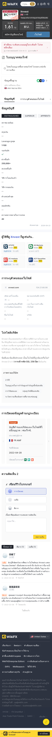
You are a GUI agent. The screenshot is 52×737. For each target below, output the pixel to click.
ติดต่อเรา (17, 645)
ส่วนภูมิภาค (27, 672)
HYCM (5, 712)
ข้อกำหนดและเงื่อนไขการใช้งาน (15, 651)
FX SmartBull (17, 712)
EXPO (7, 666)
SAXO (29, 716)
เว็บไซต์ (38, 34)
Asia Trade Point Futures (13, 716)
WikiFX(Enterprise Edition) (13, 661)
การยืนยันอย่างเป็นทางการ (38, 661)
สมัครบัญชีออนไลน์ (14, 34)
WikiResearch (18, 666)
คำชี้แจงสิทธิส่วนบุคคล (11, 656)
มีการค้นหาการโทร (31, 656)
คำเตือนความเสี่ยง (31, 645)
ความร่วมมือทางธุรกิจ (11, 672)
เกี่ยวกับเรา (6, 645)
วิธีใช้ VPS (31, 666)
